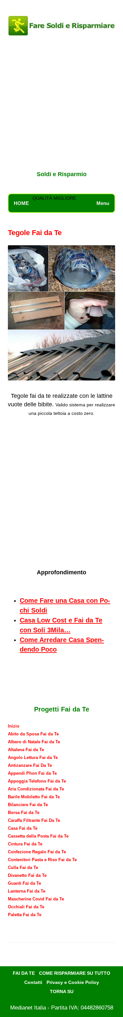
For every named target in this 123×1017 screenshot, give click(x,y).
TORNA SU (61, 991)
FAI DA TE (24, 973)
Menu (102, 203)
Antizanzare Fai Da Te (30, 765)
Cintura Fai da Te (25, 843)
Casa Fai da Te (22, 828)
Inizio (13, 726)
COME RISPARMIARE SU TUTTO (74, 973)
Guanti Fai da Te (24, 883)
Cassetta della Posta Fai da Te (38, 836)
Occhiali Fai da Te (26, 906)
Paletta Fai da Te (24, 914)
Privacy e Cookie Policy (73, 982)
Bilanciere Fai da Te (28, 804)
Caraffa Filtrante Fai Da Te (34, 820)
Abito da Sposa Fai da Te (33, 733)
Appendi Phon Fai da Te (32, 773)
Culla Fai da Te (23, 867)
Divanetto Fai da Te (27, 875)
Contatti (33, 982)
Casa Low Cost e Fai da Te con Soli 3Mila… (61, 625)
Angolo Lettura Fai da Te (33, 757)
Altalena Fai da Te (26, 749)
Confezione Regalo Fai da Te (37, 851)
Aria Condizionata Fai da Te (36, 788)
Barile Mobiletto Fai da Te (34, 796)
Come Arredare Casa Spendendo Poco (62, 644)
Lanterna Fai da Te (26, 891)
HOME (21, 203)
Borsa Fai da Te (23, 812)
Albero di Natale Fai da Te (34, 741)
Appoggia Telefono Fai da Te (37, 781)
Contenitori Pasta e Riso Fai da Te (42, 859)
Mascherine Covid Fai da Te (36, 899)
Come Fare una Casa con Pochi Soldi (65, 605)
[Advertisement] (61, 104)
